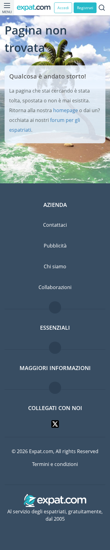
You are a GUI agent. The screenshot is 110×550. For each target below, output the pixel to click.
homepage (65, 110)
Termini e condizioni (55, 464)
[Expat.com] (35, 7)
